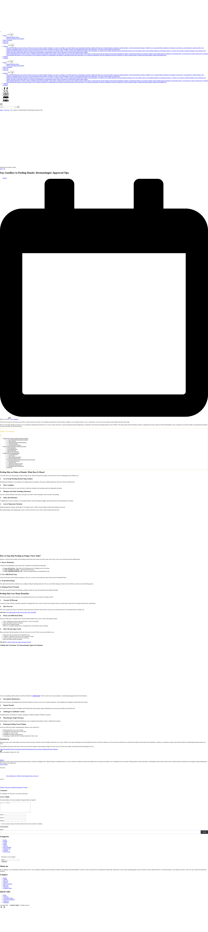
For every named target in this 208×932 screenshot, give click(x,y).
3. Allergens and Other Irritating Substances (17, 442)
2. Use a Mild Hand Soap (12, 449)
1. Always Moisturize (11, 447)
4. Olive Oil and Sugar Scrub (13, 458)
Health (5, 844)
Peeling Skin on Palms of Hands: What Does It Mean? (15, 438)
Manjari (2, 760)
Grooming (8, 847)
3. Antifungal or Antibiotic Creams (15, 463)
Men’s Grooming (7, 884)
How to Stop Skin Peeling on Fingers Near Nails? (14, 446)
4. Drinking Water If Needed (13, 451)
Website (2, 820)
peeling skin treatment (52, 749)
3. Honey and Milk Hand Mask (14, 457)
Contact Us (6, 901)
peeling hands (36, 695)
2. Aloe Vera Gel (11, 455)
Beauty (5, 840)
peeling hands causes (12, 749)
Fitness (5, 843)
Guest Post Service (8, 898)
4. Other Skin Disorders (12, 443)
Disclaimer (6, 902)
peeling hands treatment (24, 749)
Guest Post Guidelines (9, 899)
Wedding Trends (7, 888)
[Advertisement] (49, 920)
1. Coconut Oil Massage (12, 454)
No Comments (14, 419)
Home (1, 110)
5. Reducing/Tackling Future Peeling (15, 466)
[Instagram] (5, 95)
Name (2, 814)
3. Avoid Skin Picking (11, 450)
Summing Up (9, 467)
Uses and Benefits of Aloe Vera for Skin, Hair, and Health (21, 612)
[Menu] (0, 31)
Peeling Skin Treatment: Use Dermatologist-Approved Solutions (21, 459)
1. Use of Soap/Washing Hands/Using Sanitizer (17, 439)
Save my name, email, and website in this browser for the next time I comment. (22, 823)
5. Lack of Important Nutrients (14, 445)
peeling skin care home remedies (38, 749)
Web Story (6, 886)
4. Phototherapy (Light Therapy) (14, 464)
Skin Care (6, 110)
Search (1, 829)
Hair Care (5, 881)
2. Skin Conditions (11, 441)
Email (2, 817)
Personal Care (6, 848)
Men (4, 847)
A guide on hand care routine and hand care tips (18, 642)
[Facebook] (5, 89)
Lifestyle (5, 846)
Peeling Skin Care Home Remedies (11, 453)
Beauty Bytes (6, 851)
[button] (16, 107)
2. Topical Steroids (11, 462)
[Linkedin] (5, 101)
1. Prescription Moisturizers (13, 461)
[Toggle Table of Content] (1, 435)
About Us (5, 896)
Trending (5, 850)
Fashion (5, 841)
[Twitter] (5, 92)
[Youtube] (5, 98)
